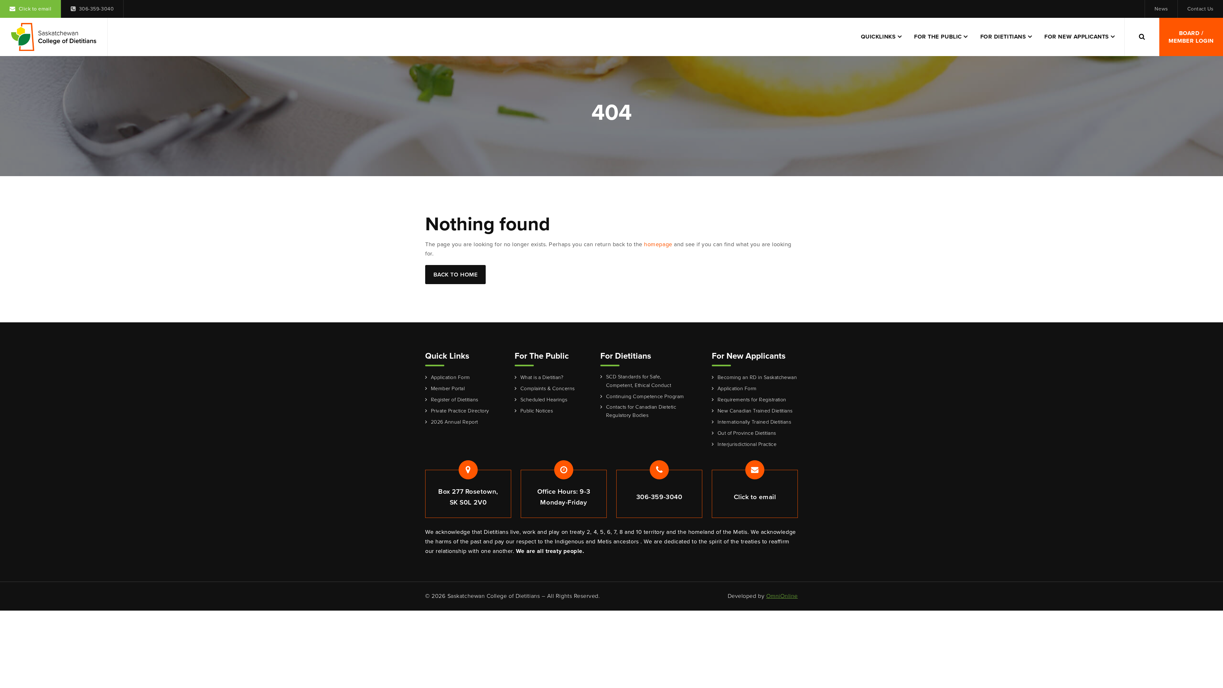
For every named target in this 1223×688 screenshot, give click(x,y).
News (1161, 8)
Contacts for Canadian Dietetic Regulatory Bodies (641, 411)
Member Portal (448, 388)
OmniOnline (782, 596)
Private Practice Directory (460, 410)
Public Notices (536, 410)
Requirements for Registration (752, 399)
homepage (658, 244)
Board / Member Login (1191, 37)
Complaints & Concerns (547, 388)
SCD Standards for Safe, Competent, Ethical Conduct (638, 381)
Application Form (450, 377)
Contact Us (1200, 8)
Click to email (35, 8)
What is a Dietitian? (541, 377)
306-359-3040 (96, 8)
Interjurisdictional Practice (747, 444)
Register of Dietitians (454, 399)
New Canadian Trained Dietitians (755, 410)
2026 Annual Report (454, 422)
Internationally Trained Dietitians (754, 422)
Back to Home (455, 274)
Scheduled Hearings (544, 399)
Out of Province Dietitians (747, 433)
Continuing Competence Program (645, 396)
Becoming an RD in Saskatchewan (757, 377)
